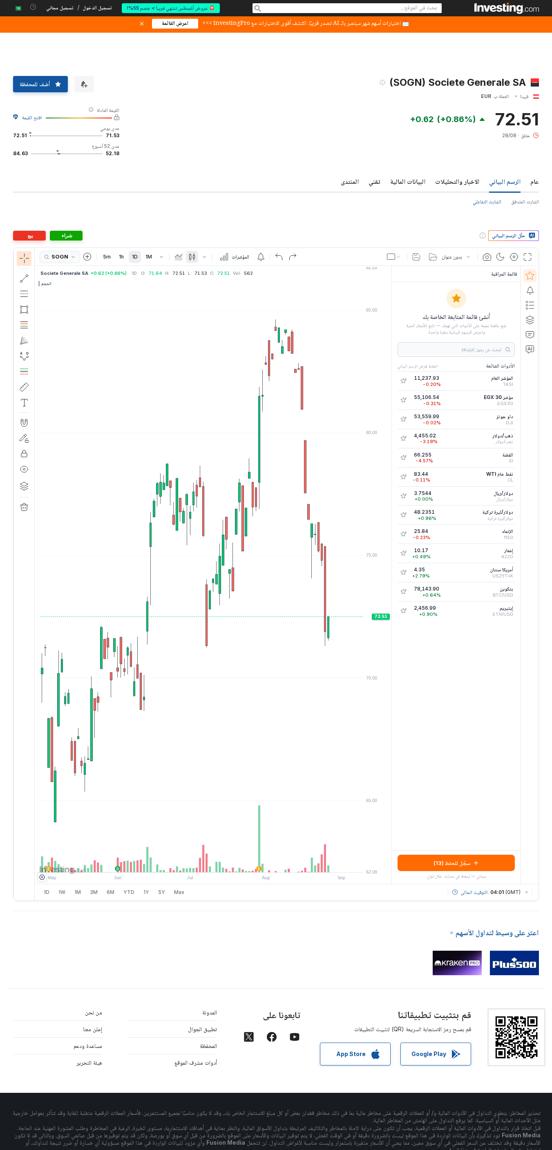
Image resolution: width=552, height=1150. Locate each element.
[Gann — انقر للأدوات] (24, 340)
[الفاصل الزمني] (161, 257)
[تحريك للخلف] (213, 862)
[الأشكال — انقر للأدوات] (24, 309)
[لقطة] (487, 257)
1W (61, 892)
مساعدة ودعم (88, 1045)
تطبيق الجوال (202, 1028)
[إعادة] (292, 257)
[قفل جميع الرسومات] (24, 453)
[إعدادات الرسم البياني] (514, 257)
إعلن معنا (92, 1028)
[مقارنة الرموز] (87, 257)
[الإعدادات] (42, 877)
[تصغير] (191, 862)
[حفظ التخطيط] (416, 257)
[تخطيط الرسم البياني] (394, 257)
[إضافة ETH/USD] (403, 611)
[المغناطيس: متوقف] (24, 422)
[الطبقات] (24, 486)
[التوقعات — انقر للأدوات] (24, 371)
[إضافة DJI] (403, 419)
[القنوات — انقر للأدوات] (24, 294)
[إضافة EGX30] (403, 400)
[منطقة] (178, 257)
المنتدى (350, 181)
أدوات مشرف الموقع (195, 1062)
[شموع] (192, 257)
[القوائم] (529, 305)
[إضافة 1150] (403, 534)
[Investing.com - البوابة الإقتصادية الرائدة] (506, 8)
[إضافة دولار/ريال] (403, 496)
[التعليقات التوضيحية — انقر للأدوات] (24, 402)
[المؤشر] (24, 258)
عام (534, 181)
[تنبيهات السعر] (261, 257)
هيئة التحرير (89, 1062)
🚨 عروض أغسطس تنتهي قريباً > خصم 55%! (171, 8)
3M (94, 892)
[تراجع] (279, 257)
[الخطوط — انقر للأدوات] (24, 278)
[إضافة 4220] (403, 553)
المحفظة (208, 1045)
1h (121, 257)
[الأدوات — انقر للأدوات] (24, 387)
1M (148, 257)
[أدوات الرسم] (20, 574)
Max (179, 892)
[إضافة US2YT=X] (403, 572)
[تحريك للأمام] (224, 862)
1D (135, 257)
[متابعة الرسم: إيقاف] (24, 438)
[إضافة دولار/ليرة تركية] (403, 515)
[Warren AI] (529, 349)
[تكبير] (202, 862)
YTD (128, 892)
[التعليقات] (529, 334)
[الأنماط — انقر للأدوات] (24, 356)
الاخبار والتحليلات (457, 181)
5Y (161, 892)
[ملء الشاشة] (527, 257)
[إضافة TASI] (403, 381)
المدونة (209, 1012)
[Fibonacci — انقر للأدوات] (24, 325)
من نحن (93, 1012)
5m (107, 257)
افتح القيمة (32, 117)
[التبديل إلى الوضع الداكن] (500, 257)
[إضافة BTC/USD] (403, 591)
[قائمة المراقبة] (529, 275)
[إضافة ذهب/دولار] (403, 438)
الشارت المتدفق (525, 201)
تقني (374, 181)
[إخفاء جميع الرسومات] (24, 469)
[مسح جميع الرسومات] (24, 507)
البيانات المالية (407, 181)
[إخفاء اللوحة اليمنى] (389, 575)
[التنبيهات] (529, 290)
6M (110, 892)
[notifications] (33, 7)
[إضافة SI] (403, 458)
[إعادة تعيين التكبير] (235, 862)
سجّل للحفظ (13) (452, 863)
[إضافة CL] (403, 477)
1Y (146, 892)
